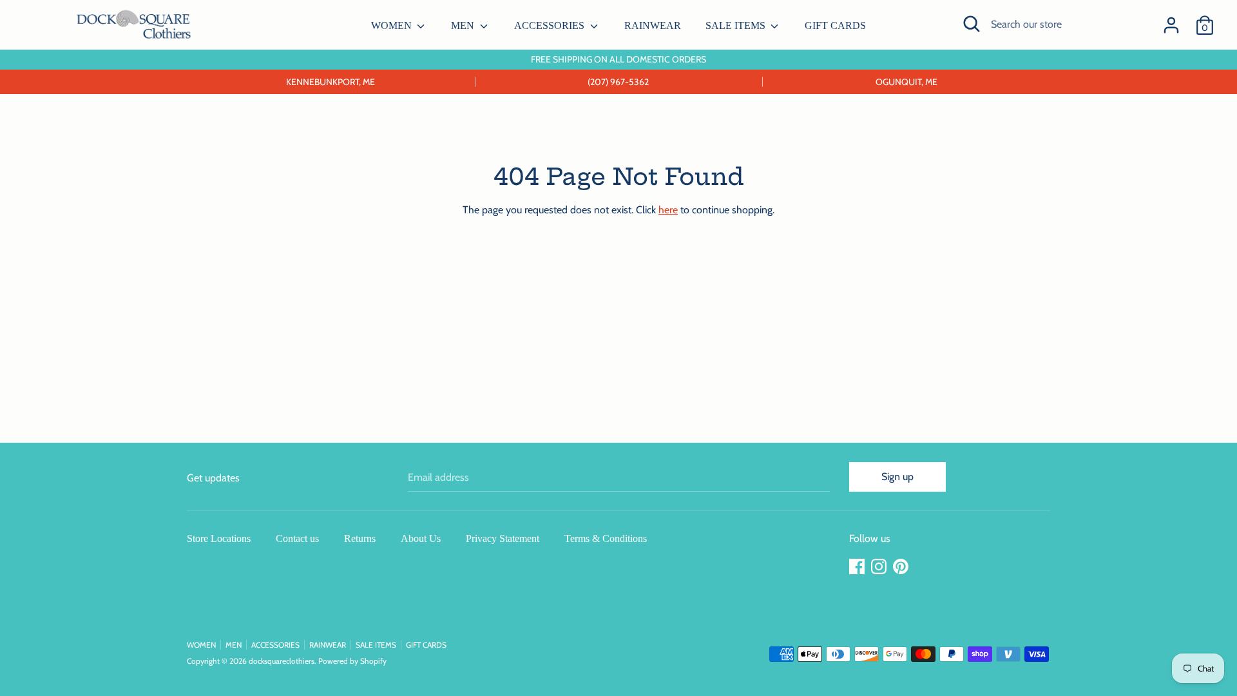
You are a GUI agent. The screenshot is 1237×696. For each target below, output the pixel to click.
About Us (421, 538)
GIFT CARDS (835, 25)
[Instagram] (880, 567)
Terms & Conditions (605, 538)
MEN (464, 25)
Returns (360, 538)
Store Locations (219, 538)
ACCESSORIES (550, 25)
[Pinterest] (902, 567)
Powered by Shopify (352, 661)
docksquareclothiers (281, 661)
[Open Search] (971, 24)
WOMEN (392, 25)
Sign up (897, 476)
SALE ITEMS (736, 25)
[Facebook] (858, 567)
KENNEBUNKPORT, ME (330, 82)
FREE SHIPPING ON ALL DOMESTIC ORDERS (618, 59)
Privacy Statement (502, 538)
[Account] (1171, 20)
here (668, 210)
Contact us (297, 538)
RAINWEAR (652, 25)
